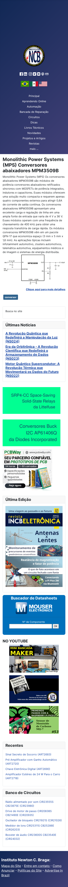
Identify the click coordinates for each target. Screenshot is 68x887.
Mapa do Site (11, 866)
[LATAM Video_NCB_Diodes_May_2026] (31, 432)
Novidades (34, 133)
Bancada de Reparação (34, 111)
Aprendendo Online (34, 101)
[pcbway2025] (27, 469)
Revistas (34, 143)
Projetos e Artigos (34, 138)
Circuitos (34, 117)
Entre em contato (37, 866)
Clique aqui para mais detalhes (45, 289)
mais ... (34, 148)
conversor (11, 297)
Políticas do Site (30, 870)
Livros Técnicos (34, 127)
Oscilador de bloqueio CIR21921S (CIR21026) (33, 820)
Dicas (34, 122)
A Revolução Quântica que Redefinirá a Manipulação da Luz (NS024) (31, 337)
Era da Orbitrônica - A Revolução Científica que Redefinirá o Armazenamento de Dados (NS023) (31, 353)
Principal (34, 96)
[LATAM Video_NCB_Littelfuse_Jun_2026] (31, 400)
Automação (34, 106)
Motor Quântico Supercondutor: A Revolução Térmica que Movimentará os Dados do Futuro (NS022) (32, 370)
